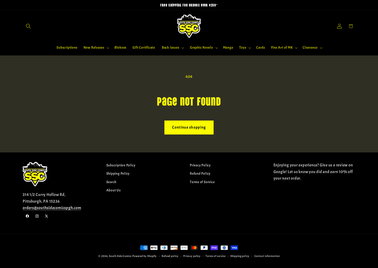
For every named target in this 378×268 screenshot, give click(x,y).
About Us (113, 190)
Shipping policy (239, 256)
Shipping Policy (118, 173)
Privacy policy (192, 256)
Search (111, 182)
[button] (28, 26)
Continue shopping (189, 127)
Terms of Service (202, 182)
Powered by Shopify (144, 256)
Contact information (267, 256)
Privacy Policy (200, 165)
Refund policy (170, 256)
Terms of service (216, 256)
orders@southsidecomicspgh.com (52, 207)
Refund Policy (200, 173)
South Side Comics (120, 256)
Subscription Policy (120, 165)
